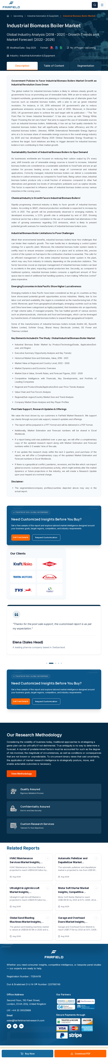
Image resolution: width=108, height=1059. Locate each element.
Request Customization (46, 537)
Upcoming (18, 16)
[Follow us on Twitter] (9, 1026)
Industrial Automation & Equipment (42, 16)
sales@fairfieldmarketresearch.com (25, 1020)
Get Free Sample (20, 537)
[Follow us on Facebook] (15, 1026)
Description (22, 65)
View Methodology (21, 773)
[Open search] (95, 5)
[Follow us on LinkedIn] (21, 1026)
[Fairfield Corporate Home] (54, 954)
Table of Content (54, 65)
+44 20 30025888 (21, 1010)
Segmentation (85, 65)
